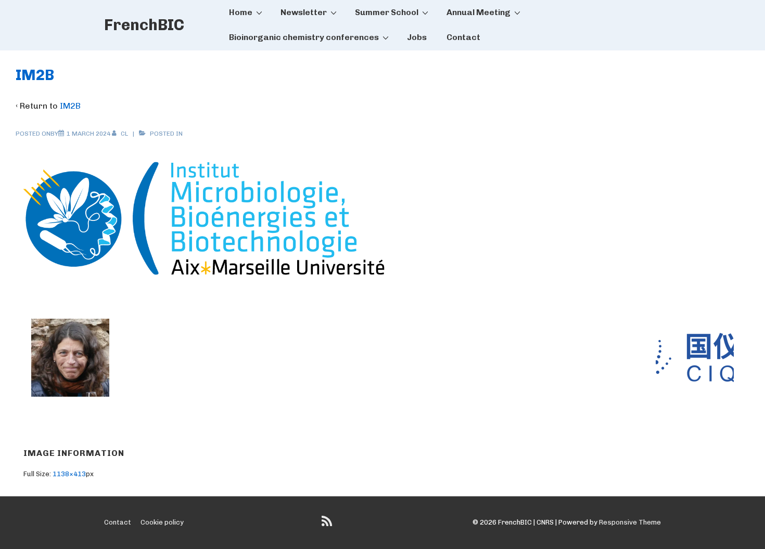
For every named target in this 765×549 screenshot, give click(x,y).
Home (240, 12)
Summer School (386, 12)
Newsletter (303, 12)
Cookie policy (162, 522)
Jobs (417, 37)
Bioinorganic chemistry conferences (304, 37)
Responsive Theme (630, 522)
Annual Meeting (479, 12)
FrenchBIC (144, 25)
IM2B (70, 106)
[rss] (328, 525)
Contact (463, 37)
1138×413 (69, 474)
